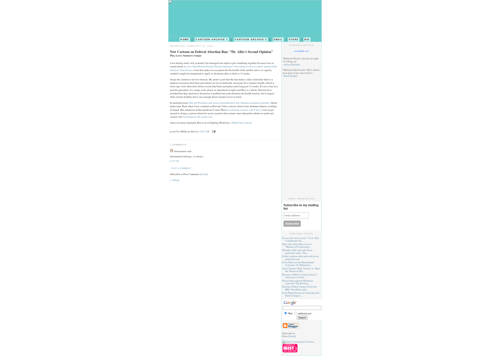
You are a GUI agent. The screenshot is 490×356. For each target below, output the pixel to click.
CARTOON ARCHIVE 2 (251, 39)
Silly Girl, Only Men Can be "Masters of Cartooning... (296, 245)
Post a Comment (181, 168)
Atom (204, 174)
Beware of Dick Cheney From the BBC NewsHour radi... (299, 288)
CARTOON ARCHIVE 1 (212, 39)
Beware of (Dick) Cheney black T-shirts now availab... (299, 276)
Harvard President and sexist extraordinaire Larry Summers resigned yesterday (229, 102)
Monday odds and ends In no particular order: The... (297, 251)
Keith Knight (290, 75)
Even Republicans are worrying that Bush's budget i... (300, 294)
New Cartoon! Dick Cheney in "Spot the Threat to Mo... (301, 270)
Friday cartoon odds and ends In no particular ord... (300, 257)
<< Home (174, 180)
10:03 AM (204, 131)
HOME (184, 39)
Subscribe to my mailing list (300, 207)
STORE (294, 39)
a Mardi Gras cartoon (241, 122)
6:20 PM (174, 161)
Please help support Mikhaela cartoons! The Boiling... (297, 282)
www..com (301, 51)
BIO (307, 39)
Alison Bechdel (292, 64)
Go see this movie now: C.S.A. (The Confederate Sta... (300, 239)
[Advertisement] (301, 137)
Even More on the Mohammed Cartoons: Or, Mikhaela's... (298, 264)
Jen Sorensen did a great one (197, 116)
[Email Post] (213, 131)
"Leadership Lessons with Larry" (244, 110)
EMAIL (278, 39)
